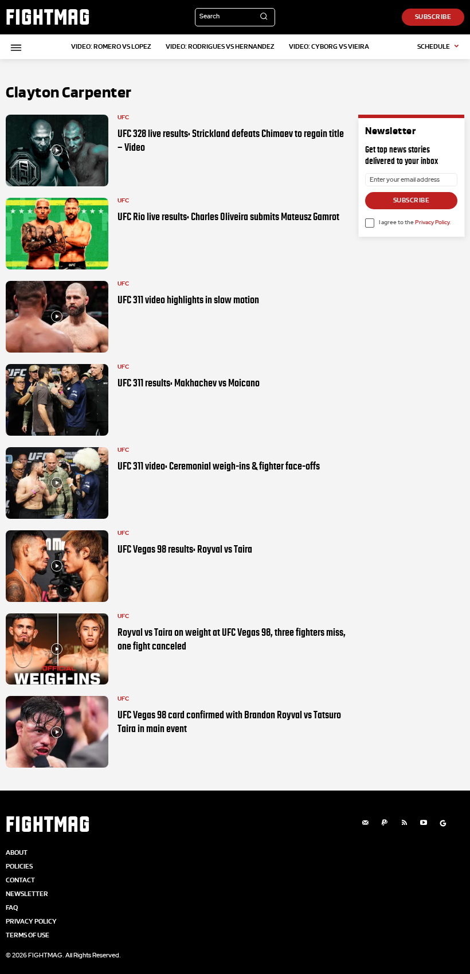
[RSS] (404, 823)
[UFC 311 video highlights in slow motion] (57, 317)
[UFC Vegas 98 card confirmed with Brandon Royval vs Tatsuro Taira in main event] (57, 732)
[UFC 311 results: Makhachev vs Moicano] (57, 400)
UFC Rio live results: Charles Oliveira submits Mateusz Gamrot (228, 216)
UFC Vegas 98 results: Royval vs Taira (184, 549)
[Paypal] (384, 823)
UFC (123, 117)
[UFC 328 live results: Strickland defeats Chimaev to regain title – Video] (57, 150)
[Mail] (365, 823)
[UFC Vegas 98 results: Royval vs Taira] (57, 566)
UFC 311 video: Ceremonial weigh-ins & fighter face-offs (218, 466)
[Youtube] (423, 823)
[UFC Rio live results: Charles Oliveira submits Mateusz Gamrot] (57, 233)
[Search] (263, 17)
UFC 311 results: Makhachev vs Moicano (188, 383)
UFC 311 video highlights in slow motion (188, 300)
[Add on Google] (443, 823)
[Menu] (14, 47)
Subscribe (411, 200)
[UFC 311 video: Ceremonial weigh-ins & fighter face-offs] (57, 483)
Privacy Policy (432, 222)
